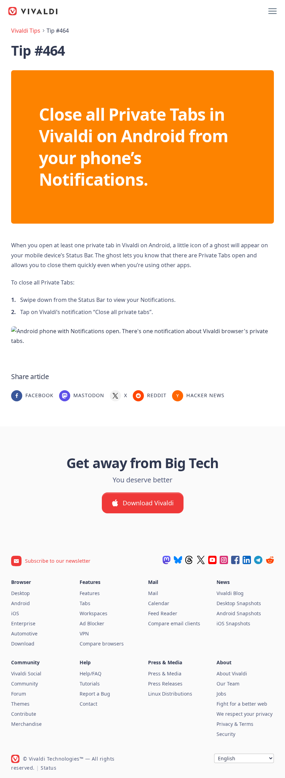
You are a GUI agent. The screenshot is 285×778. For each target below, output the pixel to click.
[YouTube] (212, 560)
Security (226, 734)
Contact (88, 703)
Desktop (20, 593)
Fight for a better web (242, 703)
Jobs (221, 693)
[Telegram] (258, 560)
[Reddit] (270, 560)
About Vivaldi (232, 673)
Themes (20, 703)
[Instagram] (224, 560)
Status (48, 767)
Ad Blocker (92, 623)
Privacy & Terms (235, 724)
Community (24, 683)
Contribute (23, 714)
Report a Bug (95, 693)
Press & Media (164, 673)
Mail (153, 593)
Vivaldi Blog (230, 593)
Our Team (228, 683)
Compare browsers (102, 643)
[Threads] (189, 560)
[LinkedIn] (247, 560)
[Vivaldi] (33, 11)
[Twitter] (201, 560)
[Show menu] (272, 11)
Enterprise (23, 623)
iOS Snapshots (233, 623)
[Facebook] (235, 560)
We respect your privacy (244, 714)
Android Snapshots (239, 613)
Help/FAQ (90, 673)
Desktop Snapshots (239, 603)
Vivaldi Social (26, 673)
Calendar (158, 603)
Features (90, 593)
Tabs (85, 603)
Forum (18, 693)
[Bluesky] (178, 560)
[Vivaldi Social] (166, 560)
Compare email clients (174, 623)
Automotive (24, 633)
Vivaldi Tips (25, 30)
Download (22, 643)
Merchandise (26, 724)
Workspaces (93, 613)
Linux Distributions (170, 693)
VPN (84, 633)
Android (20, 603)
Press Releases (165, 683)
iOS (15, 613)
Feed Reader (162, 613)
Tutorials (90, 683)
